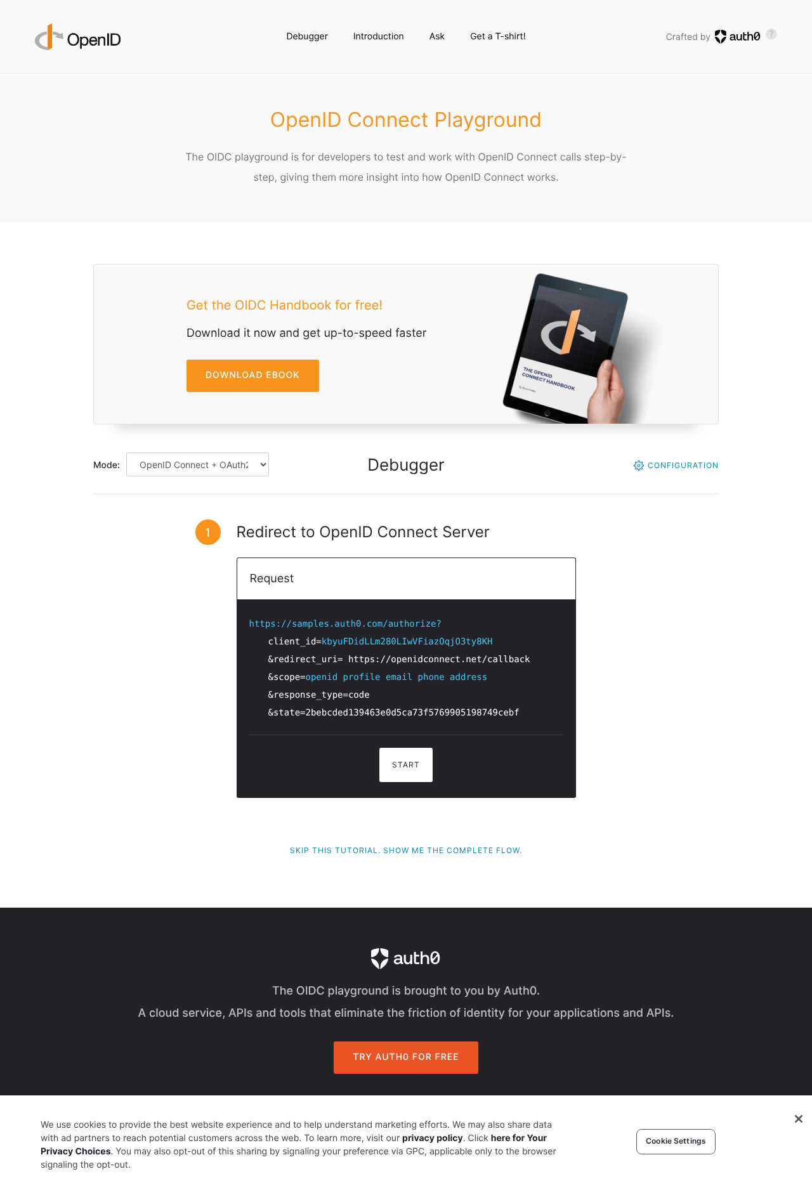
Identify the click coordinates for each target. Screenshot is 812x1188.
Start (406, 764)
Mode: (106, 465)
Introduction (378, 36)
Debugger (306, 36)
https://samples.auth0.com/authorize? (345, 624)
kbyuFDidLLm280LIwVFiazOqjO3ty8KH (407, 642)
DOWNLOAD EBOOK (253, 375)
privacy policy (432, 1138)
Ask (437, 36)
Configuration (683, 465)
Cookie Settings (676, 1141)
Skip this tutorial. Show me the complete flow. (406, 850)
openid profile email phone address (397, 677)
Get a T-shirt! (497, 36)
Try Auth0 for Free (406, 1057)
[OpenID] (78, 36)
